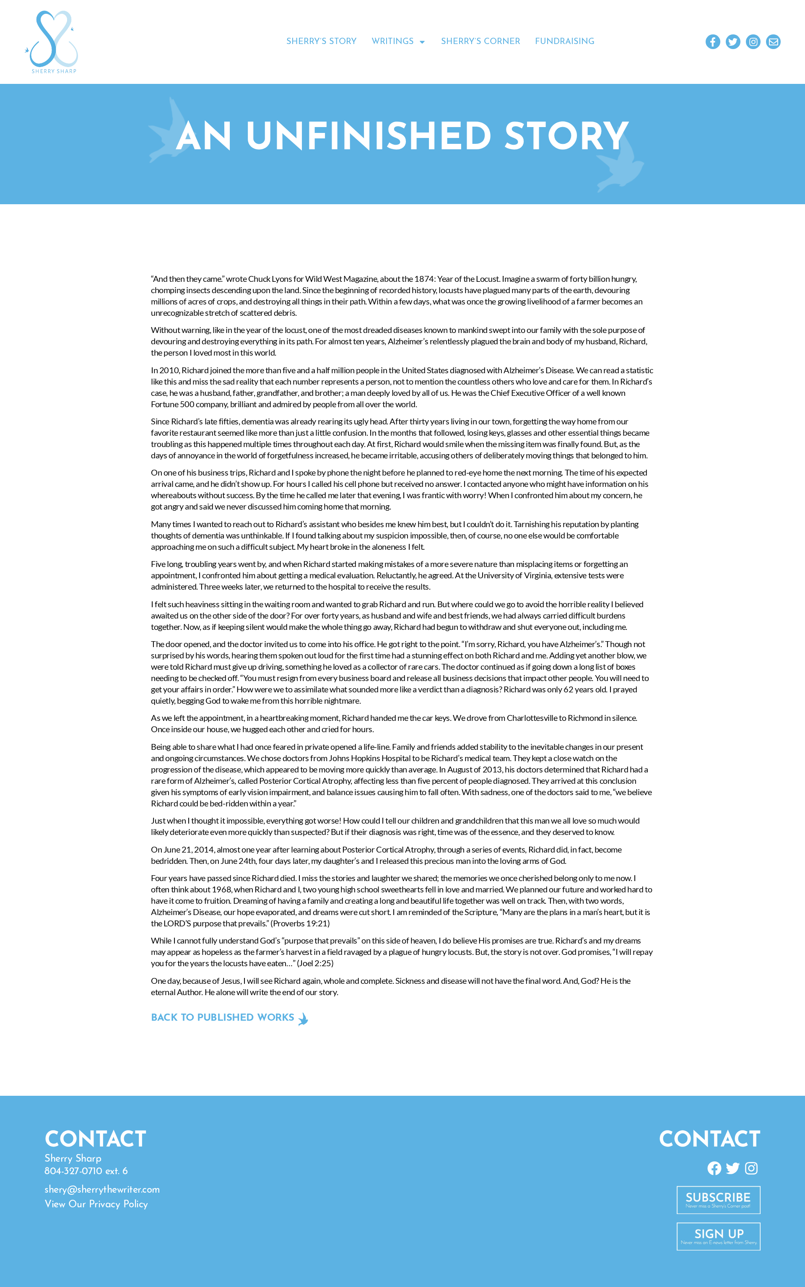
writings (392, 42)
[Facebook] (714, 1168)
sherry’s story (321, 42)
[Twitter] (733, 41)
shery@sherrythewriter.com (102, 1190)
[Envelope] (773, 41)
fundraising (565, 42)
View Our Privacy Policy (96, 1205)
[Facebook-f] (713, 41)
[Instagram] (753, 41)
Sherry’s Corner (480, 42)
